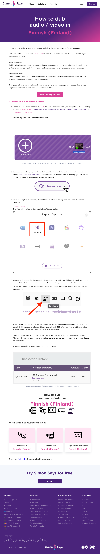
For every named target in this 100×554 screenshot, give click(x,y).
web (42, 107)
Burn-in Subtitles (36, 523)
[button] (54, 4)
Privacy (85, 514)
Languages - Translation (39, 514)
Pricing (6, 502)
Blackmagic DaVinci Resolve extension (71, 109)
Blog (84, 505)
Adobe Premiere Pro (66, 505)
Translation (34, 502)
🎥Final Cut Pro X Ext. (12, 520)
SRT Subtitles (63, 514)
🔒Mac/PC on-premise (12, 526)
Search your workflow (66, 500)
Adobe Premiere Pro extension (44, 109)
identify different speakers (29, 174)
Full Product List (10, 508)
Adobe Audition (64, 508)
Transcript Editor (36, 508)
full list (21, 459)
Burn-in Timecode (37, 526)
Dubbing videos (36, 517)
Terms (84, 517)
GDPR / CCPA (88, 520)
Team (84, 508)
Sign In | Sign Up (10, 500)
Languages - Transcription (40, 511)
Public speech (87, 502)
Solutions (7, 505)
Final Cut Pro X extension (23, 112)
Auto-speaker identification (40, 505)
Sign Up (92, 4)
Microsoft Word (64, 511)
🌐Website (8, 511)
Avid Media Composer (66, 517)
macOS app (26, 109)
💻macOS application (12, 517)
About (84, 511)
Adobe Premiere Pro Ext (13, 514)
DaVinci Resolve (12, 523)
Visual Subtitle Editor (38, 520)
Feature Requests (89, 523)
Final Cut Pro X (64, 502)
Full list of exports (65, 523)
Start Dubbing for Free (50, 95)
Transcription (35, 500)
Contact (85, 500)
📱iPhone (7, 529)
